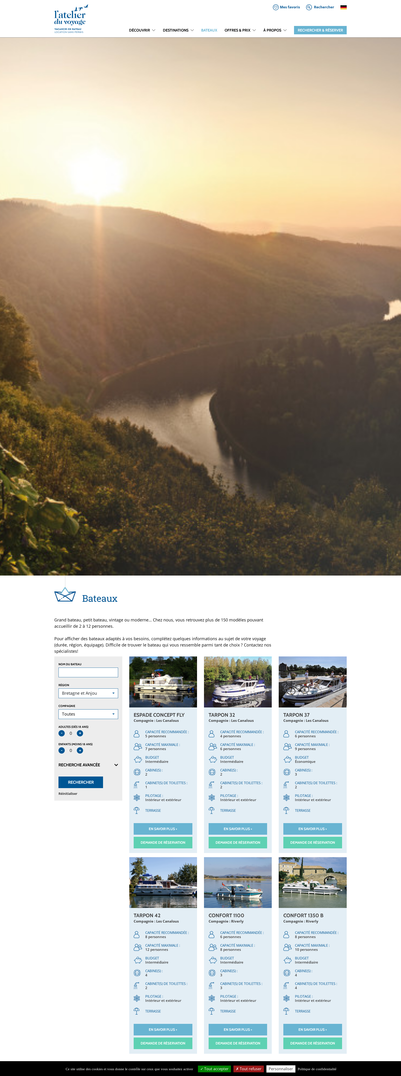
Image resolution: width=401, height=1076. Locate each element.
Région (63, 685)
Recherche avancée (79, 764)
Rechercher (81, 782)
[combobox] (88, 693)
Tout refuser (250, 1068)
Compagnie (66, 706)
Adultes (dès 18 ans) (73, 727)
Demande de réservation (163, 842)
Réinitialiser (67, 793)
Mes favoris (290, 7)
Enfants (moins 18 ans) (75, 744)
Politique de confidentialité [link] (317, 1069)
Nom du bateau (69, 664)
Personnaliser (281, 1068)
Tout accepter (216, 1068)
